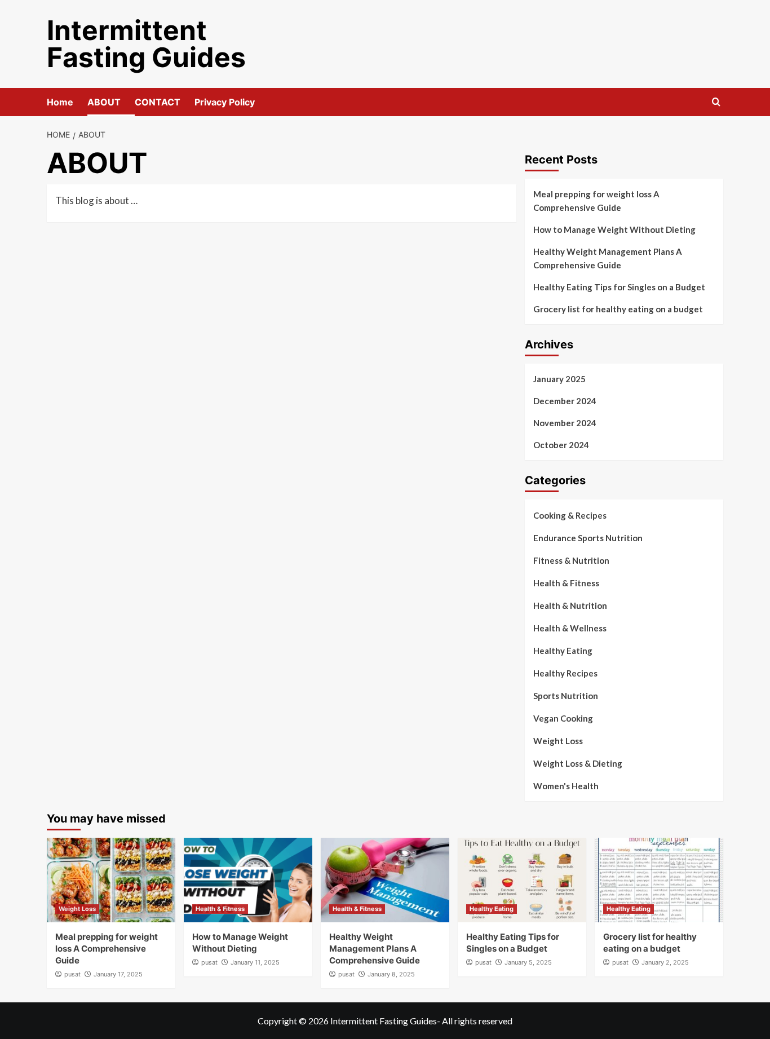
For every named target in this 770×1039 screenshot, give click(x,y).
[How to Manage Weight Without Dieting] (248, 880)
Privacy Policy (224, 102)
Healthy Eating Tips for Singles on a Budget (619, 287)
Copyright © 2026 (294, 1020)
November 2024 (564, 423)
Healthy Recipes (565, 673)
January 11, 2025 (255, 962)
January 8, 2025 (391, 974)
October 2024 (561, 445)
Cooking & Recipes (570, 515)
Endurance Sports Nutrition (588, 538)
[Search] (716, 102)
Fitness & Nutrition (571, 560)
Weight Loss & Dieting (577, 763)
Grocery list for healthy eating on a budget (618, 309)
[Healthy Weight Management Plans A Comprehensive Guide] (385, 880)
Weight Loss (558, 741)
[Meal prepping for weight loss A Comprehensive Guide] (111, 880)
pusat (72, 974)
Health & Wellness (570, 628)
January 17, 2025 (118, 974)
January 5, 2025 (528, 962)
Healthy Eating (562, 650)
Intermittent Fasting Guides (146, 44)
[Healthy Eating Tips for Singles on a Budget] (522, 880)
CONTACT (157, 102)
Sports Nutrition (565, 696)
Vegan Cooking (563, 718)
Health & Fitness (566, 583)
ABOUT (104, 102)
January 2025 (559, 379)
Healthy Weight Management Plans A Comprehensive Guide (607, 258)
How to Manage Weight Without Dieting (614, 229)
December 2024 (564, 401)
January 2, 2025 (665, 962)
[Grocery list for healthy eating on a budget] (659, 880)
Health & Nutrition (570, 605)
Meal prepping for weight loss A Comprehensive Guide (596, 201)
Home (60, 102)
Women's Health (566, 786)
